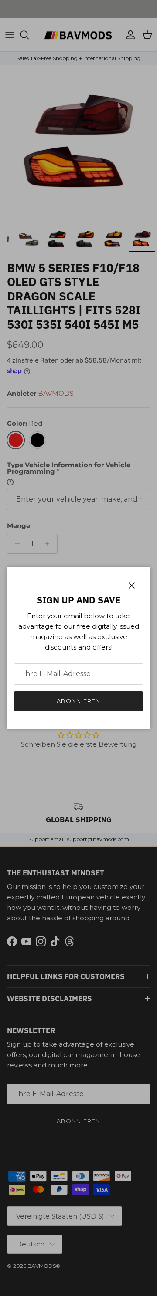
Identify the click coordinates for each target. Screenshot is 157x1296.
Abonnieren (78, 700)
